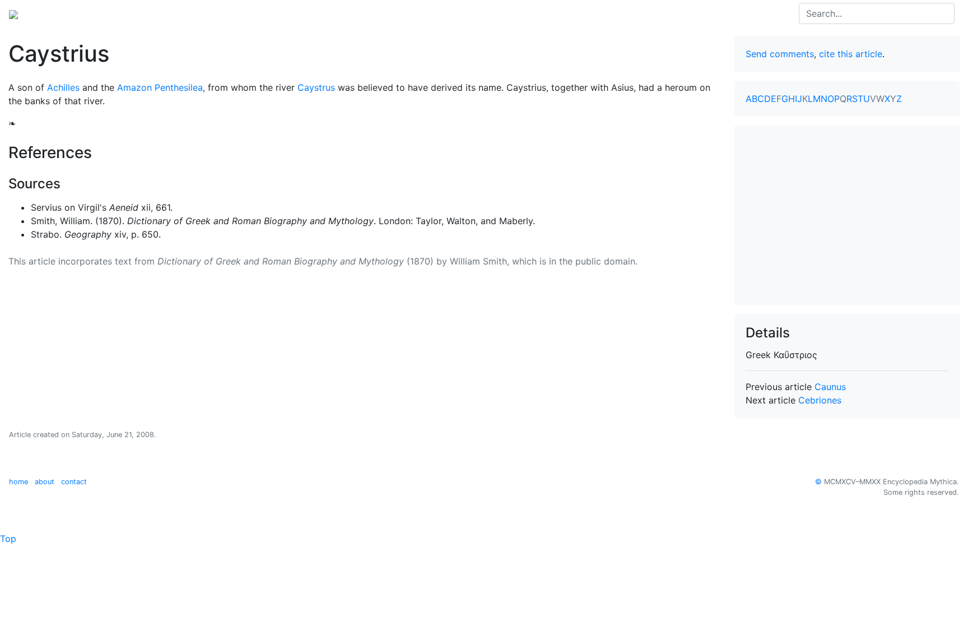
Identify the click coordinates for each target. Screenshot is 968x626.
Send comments (780, 53)
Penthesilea (179, 87)
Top (8, 538)
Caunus (830, 386)
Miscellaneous (263, 13)
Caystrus (316, 87)
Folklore (208, 13)
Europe (101, 13)
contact (74, 481)
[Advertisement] (847, 215)
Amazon (134, 87)
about (44, 481)
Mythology (54, 13)
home (18, 481)
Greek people (153, 13)
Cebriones (819, 400)
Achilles (63, 87)
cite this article (850, 53)
